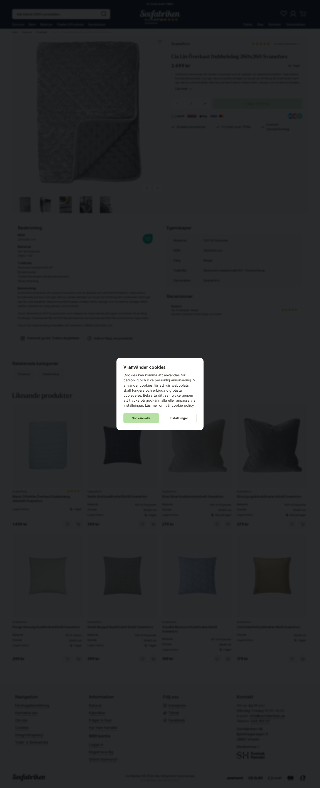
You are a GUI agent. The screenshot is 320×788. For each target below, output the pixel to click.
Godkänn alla (141, 418)
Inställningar (179, 418)
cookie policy (183, 405)
